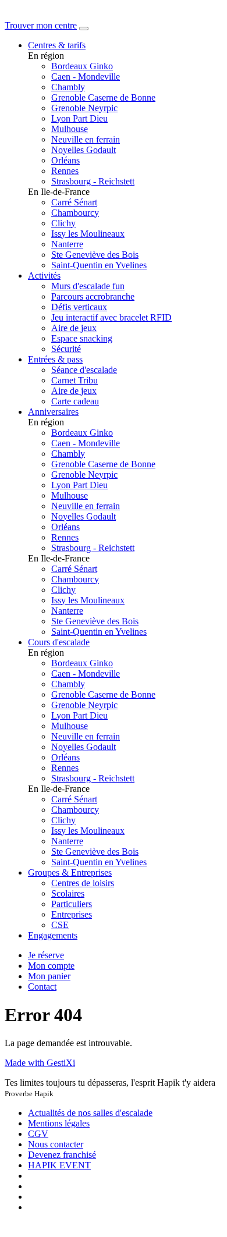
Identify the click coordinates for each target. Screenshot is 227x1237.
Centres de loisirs (82, 883)
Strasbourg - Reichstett (92, 181)
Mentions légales (59, 1123)
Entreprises (71, 914)
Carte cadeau (75, 401)
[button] (51, 966)
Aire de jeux (74, 328)
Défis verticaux (79, 307)
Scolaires (67, 893)
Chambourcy (75, 213)
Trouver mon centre (41, 25)
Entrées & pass (55, 359)
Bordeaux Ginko (82, 66)
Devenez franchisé (62, 1155)
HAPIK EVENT (59, 1165)
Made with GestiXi (40, 1063)
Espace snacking (81, 338)
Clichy (63, 223)
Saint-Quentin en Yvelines (99, 265)
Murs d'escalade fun (88, 286)
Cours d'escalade (59, 642)
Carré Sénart (74, 202)
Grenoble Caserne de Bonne (103, 97)
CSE (60, 925)
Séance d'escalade (84, 370)
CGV (38, 1134)
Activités (44, 275)
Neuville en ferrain (85, 139)
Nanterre (67, 244)
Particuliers (71, 904)
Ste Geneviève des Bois (95, 255)
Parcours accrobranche (92, 296)
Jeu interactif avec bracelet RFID (111, 317)
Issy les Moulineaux (88, 234)
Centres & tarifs (57, 45)
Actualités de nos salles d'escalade (90, 1113)
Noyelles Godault (83, 150)
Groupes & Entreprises (70, 872)
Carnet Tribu (74, 380)
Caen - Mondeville (85, 76)
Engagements (52, 935)
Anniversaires (53, 412)
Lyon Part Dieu (79, 118)
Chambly (68, 87)
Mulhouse (69, 129)
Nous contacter (55, 1144)
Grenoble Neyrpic (84, 108)
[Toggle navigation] (83, 28)
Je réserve (46, 955)
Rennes (65, 171)
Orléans (65, 160)
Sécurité (66, 349)
